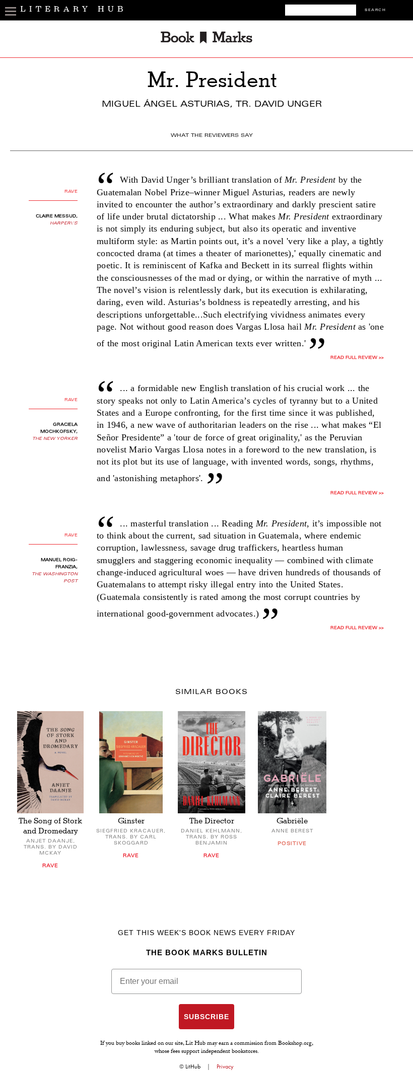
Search (375, 10)
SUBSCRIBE (206, 1017)
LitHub (192, 1066)
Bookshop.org (295, 1044)
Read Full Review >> (357, 358)
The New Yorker (55, 439)
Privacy (225, 1066)
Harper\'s (64, 223)
